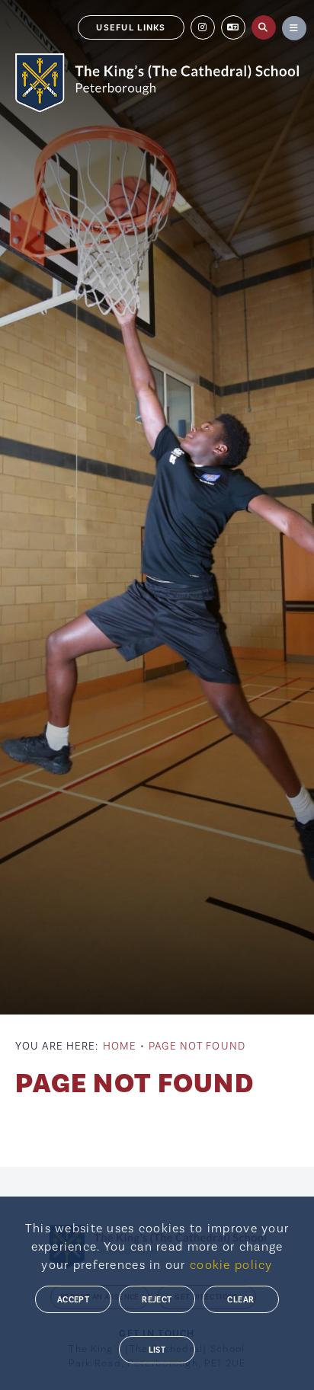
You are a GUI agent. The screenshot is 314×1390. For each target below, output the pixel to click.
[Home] (157, 82)
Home (119, 1046)
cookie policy (231, 1265)
